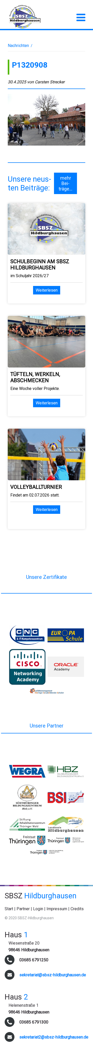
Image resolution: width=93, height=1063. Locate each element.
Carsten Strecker (50, 81)
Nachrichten (18, 45)
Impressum (57, 908)
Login (38, 908)
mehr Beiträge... (65, 183)
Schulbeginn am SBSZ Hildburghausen (39, 264)
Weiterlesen (47, 290)
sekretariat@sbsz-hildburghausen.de (52, 974)
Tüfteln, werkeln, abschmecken (35, 377)
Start (9, 908)
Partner (23, 908)
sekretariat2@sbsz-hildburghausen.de (53, 1037)
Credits (77, 908)
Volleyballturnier (36, 487)
